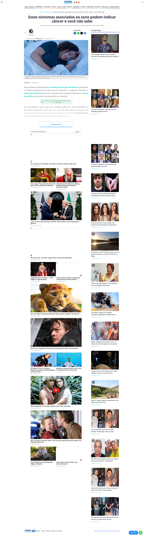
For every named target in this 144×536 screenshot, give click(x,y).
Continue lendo (56, 124)
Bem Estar (98, 6)
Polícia (59, 6)
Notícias (31, 6)
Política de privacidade (99, 531)
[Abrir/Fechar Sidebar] (2, 2)
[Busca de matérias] (142, 3)
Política (54, 6)
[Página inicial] (68, 2)
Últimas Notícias (114, 6)
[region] (105, 75)
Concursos (76, 6)
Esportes (69, 6)
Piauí (64, 6)
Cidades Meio (90, 6)
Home (26, 6)
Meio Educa (105, 6)
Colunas (82, 6)
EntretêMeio (38, 6)
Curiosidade (46, 6)
